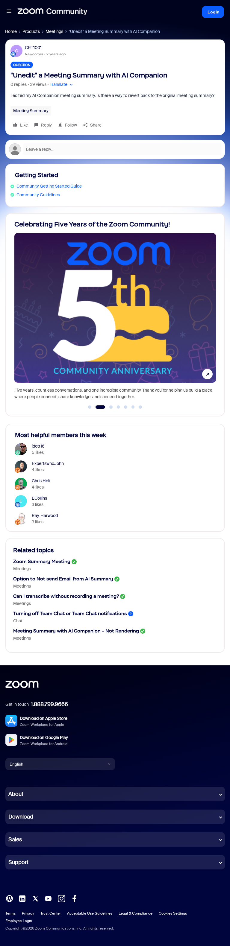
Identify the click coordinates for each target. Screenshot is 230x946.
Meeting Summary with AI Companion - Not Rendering (76, 631)
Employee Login (18, 920)
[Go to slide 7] (140, 407)
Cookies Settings (173, 913)
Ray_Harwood (45, 515)
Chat (17, 620)
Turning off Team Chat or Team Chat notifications (70, 613)
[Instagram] (61, 898)
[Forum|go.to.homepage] (52, 12)
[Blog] (9, 898)
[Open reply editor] (115, 149)
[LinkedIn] (22, 898)
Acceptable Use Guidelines (89, 913)
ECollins (39, 498)
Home (11, 31)
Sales (15, 839)
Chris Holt (41, 480)
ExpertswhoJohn (48, 463)
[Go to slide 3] (108, 407)
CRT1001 (33, 47)
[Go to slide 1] (90, 407)
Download (20, 816)
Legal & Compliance (135, 913)
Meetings (54, 31)
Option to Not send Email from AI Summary (63, 579)
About (15, 794)
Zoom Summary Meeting (41, 561)
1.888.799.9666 (49, 704)
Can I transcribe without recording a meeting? (66, 596)
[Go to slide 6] (133, 407)
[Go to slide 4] (118, 407)
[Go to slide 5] (125, 407)
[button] (9, 11)
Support (18, 862)
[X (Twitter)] (35, 898)
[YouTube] (48, 898)
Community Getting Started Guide (49, 186)
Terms (10, 913)
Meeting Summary (31, 110)
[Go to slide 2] (97, 407)
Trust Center (50, 913)
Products (31, 31)
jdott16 (38, 446)
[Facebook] (74, 898)
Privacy (28, 913)
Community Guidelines (38, 194)
